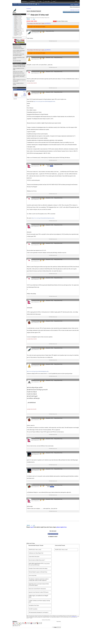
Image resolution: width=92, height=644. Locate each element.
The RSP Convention (33, 609)
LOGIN (54, 1)
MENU (76, 1)
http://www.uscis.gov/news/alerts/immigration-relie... (44, 101)
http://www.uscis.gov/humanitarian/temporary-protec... (43, 218)
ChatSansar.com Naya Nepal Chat (36, 553)
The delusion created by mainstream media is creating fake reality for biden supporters (39, 580)
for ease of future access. (60, 21)
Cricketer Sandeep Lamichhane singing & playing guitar (39, 601)
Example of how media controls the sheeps (38, 568)
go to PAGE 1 (48, 23)
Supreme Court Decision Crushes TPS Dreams (38, 592)
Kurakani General (36, 11)
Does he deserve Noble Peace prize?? (37, 560)
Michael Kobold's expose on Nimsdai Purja (38, 572)
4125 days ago (17, 35)
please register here (61, 527)
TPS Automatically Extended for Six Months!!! (38, 612)
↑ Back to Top (86, 641)
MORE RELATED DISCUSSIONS (17, 37)
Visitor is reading (19, 76)
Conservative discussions (34, 556)
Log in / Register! (74, 4)
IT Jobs (39, 1)
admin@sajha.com (74, 616)
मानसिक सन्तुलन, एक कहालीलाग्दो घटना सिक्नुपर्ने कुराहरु (38, 596)
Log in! (32, 527)
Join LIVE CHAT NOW (17, 60)
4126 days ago (17, 15)
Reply (47, 31)
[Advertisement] (85, 21)
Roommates (32, 1)
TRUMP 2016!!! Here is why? (35, 549)
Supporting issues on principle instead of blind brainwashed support (39, 584)
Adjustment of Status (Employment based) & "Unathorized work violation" (18, 47)
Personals (24, 1)
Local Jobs (47, 1)
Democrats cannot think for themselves (37, 588)
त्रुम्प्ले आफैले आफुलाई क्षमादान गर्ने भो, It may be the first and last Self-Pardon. (39, 564)
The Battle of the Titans (34, 605)
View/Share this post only (53, 67)
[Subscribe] (51, 31)
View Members (28, 8)
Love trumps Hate (32, 575)
